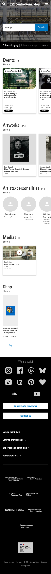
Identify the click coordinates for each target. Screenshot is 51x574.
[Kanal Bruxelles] (16, 513)
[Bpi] (16, 480)
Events (46, 45)
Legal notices (9, 562)
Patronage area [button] (10, 455)
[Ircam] (36, 480)
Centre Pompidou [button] (11, 431)
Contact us (25, 415)
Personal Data (34, 562)
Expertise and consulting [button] (15, 447)
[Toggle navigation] (46, 4)
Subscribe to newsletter (25, 405)
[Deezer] (42, 383)
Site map (19, 562)
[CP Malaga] (34, 496)
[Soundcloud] (14, 395)
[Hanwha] (25, 529)
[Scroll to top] (44, 567)
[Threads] (31, 371)
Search (41, 27)
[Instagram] (8, 371)
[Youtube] (37, 395)
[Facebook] (20, 371)
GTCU (26, 562)
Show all (7, 64)
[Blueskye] (42, 371)
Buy (10, 345)
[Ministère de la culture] (25, 547)
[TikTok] (8, 383)
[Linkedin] (20, 383)
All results (10, 45)
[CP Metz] (17, 496)
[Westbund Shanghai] (37, 513)
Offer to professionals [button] (13, 439)
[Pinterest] (31, 383)
